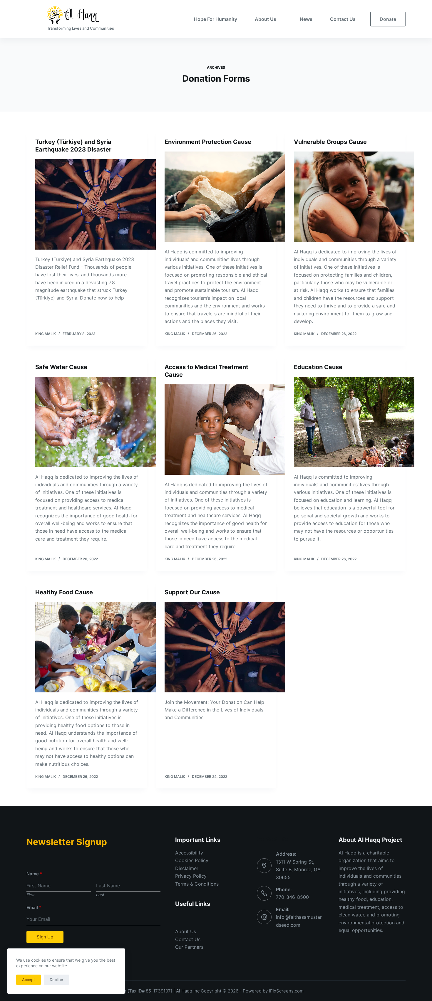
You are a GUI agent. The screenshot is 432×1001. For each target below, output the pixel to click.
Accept (28, 979)
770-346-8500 (292, 897)
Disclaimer (186, 868)
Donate (388, 19)
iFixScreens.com (286, 991)
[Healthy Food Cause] (95, 647)
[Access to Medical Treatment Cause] (225, 429)
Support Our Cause (192, 592)
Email (33, 907)
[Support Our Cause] (225, 647)
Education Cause (318, 367)
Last (100, 894)
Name (34, 873)
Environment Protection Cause (208, 141)
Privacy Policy (191, 876)
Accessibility (189, 853)
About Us (265, 19)
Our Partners (189, 947)
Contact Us (343, 19)
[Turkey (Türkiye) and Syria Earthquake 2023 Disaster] (95, 204)
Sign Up (45, 937)
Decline (56, 979)
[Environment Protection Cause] (225, 197)
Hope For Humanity (215, 19)
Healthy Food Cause (64, 592)
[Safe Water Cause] (95, 422)
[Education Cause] (354, 422)
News (306, 19)
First (30, 894)
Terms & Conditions (197, 884)
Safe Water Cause (61, 367)
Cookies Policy (191, 860)
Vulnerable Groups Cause (330, 141)
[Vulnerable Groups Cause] (354, 197)
